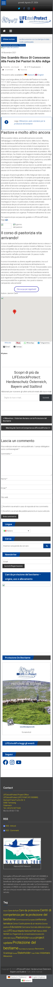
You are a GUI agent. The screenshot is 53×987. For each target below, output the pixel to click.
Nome (4, 479)
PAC (11, 934)
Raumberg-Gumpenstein (27, 949)
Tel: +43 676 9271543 (12, 808)
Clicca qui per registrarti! (26, 289)
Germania (26, 927)
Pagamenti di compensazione (25, 934)
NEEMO (6, 934)
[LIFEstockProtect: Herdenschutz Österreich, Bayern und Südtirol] (4, 31)
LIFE (9, 930)
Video (37, 953)
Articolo (8, 343)
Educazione (16, 927)
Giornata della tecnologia (40, 927)
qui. (6, 220)
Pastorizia (23, 70)
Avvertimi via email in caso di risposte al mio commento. (26, 506)
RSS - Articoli (10, 826)
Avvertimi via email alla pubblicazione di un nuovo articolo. (26, 511)
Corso (15, 923)
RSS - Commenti (12, 830)
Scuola (15, 953)
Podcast (31, 938)
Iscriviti (46, 397)
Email (4, 488)
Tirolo (33, 953)
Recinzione (39, 949)
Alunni (5, 911)
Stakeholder (24, 952)
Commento (6, 454)
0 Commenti (9, 70)
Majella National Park (27, 931)
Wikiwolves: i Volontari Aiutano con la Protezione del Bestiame (25, 419)
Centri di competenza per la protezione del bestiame (27, 914)
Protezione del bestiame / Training (13, 45)
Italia (5, 931)
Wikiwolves (7, 956)
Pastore (13, 938)
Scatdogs (8, 953)
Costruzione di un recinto (30, 923)
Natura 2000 (42, 931)
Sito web (4, 497)
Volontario (45, 953)
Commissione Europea (25, 920)
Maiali (14, 931)
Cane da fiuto (13, 911)
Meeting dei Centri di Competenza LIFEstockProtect (27, 428)
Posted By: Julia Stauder (11, 67)
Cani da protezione (29, 910)
